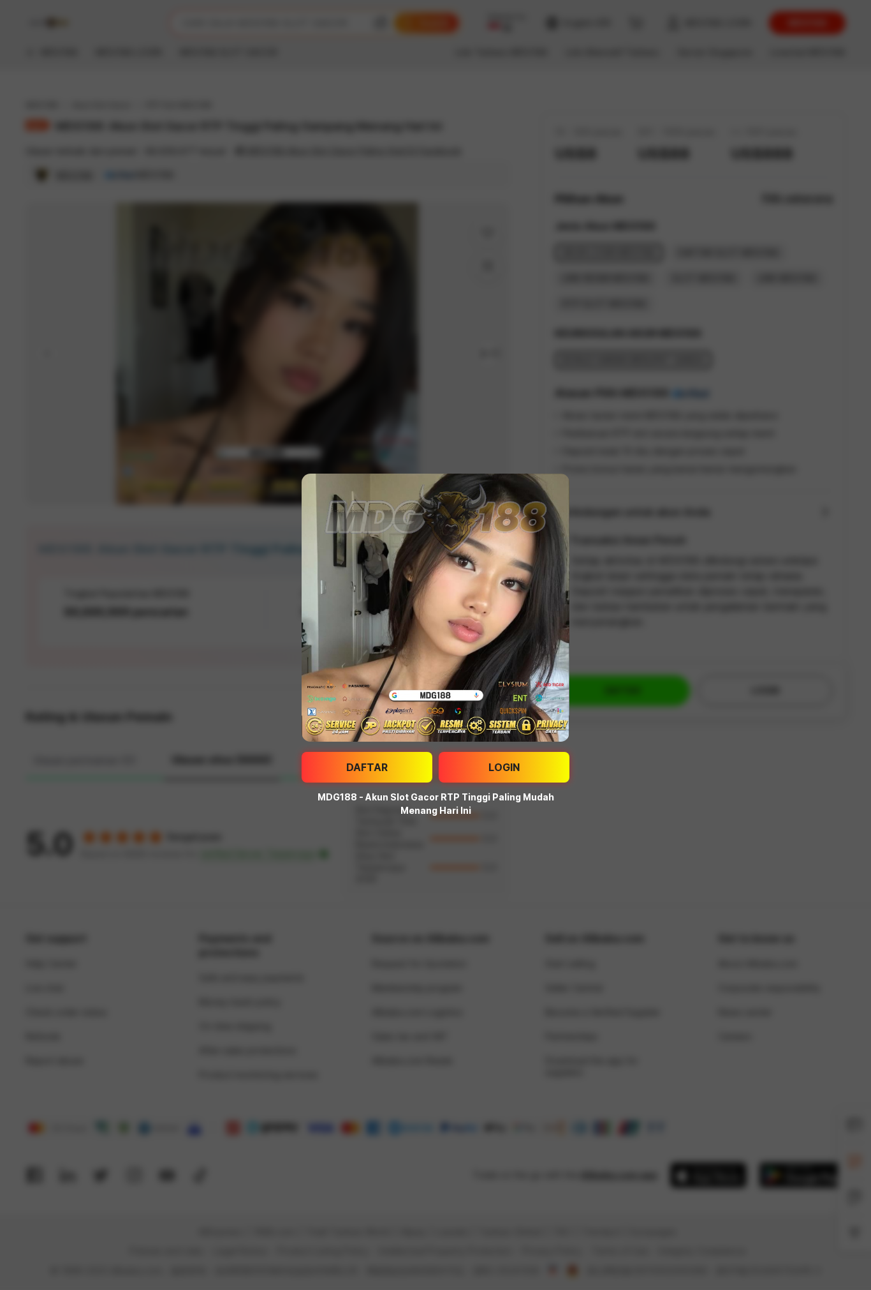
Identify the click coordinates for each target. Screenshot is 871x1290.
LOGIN (504, 767)
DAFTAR (367, 767)
